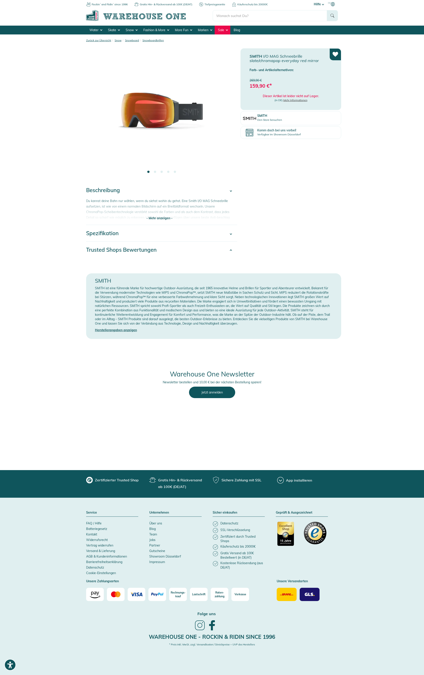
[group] (112, 480)
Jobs (152, 540)
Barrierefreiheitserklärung (104, 562)
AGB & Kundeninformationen (106, 556)
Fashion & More (154, 30)
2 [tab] (155, 172)
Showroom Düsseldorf (165, 556)
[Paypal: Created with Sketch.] (157, 594)
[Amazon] (95, 594)
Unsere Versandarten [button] (292, 581)
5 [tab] (175, 172)
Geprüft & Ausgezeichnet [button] (294, 512)
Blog (237, 30)
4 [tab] (168, 172)
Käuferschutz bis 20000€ (252, 4)
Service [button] (91, 512)
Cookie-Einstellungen (101, 573)
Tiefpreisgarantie (214, 4)
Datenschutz (95, 567)
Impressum (157, 562)
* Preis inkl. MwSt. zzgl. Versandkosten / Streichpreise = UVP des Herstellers (212, 644)
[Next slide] (229, 114)
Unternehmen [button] (159, 512)
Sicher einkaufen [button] (225, 512)
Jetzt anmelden (212, 392)
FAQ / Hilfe (94, 523)
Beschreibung (103, 190)
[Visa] (136, 594)
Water (94, 30)
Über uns (155, 523)
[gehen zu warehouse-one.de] (149, 20)
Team (153, 534)
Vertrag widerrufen (99, 545)
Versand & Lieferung (100, 551)
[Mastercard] (116, 594)
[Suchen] (332, 15)
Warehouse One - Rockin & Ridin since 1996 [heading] (212, 636)
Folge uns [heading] (206, 613)
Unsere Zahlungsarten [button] (102, 581)
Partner (154, 545)
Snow (130, 30)
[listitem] (239, 524)
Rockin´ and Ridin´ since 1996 (110, 4)
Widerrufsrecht (97, 540)
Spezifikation (102, 233)
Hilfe (318, 4)
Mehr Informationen (295, 100)
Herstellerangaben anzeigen (116, 330)
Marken (203, 30)
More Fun (182, 30)
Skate (112, 30)
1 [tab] (148, 172)
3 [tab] (161, 172)
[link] (199, 630)
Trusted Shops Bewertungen (121, 249)
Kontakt (91, 534)
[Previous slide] (94, 114)
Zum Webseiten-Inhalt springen (22, 2)
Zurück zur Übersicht (98, 40)
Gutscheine (157, 551)
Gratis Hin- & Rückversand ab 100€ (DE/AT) (166, 4)
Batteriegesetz (96, 529)
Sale (221, 30)
